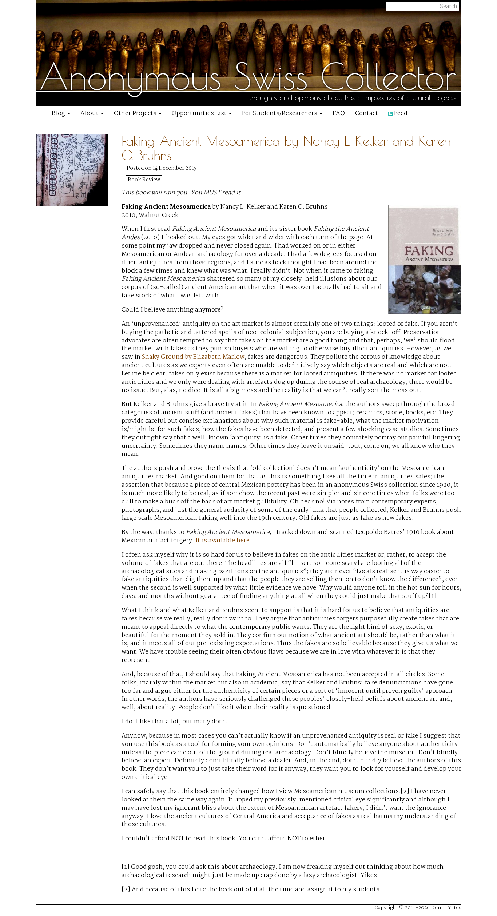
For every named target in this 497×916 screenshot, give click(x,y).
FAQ (339, 113)
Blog (59, 113)
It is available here (222, 541)
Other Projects (136, 113)
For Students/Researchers (280, 113)
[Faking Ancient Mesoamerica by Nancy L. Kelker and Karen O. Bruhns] (79, 517)
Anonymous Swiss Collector (248, 76)
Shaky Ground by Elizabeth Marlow (193, 357)
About (90, 113)
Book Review (144, 180)
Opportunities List (200, 113)
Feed (400, 113)
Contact (366, 113)
